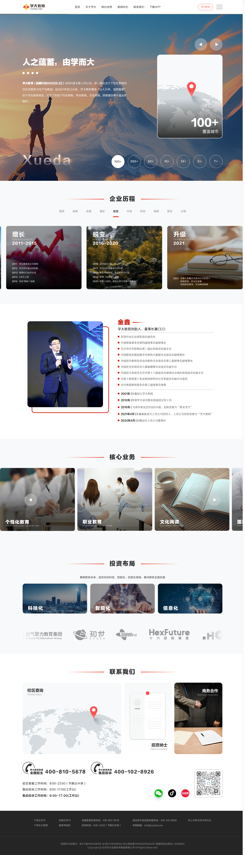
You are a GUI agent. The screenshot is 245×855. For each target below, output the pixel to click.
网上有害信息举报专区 (199, 820)
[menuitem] (77, 7)
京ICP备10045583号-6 (91, 844)
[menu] (122, 7)
